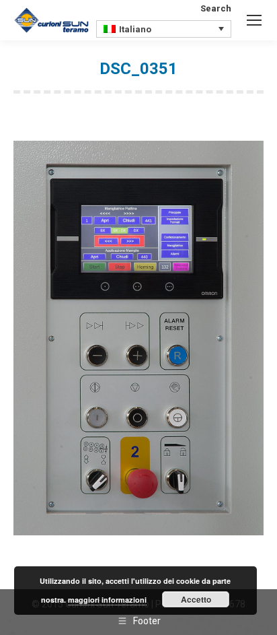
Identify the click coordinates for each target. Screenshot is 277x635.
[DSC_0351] (138, 338)
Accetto (196, 599)
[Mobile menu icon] (254, 20)
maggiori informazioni (107, 600)
